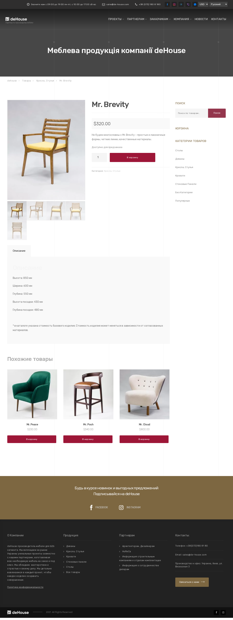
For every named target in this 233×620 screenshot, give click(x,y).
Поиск (217, 113)
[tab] (18, 251)
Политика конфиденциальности (25, 587)
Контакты (218, 19)
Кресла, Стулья (112, 171)
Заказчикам (159, 19)
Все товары (73, 572)
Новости (201, 19)
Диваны (179, 158)
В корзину (132, 157)
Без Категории (184, 192)
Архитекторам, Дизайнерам (138, 546)
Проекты (114, 19)
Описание (19, 250)
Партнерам (135, 19)
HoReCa (126, 551)
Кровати (180, 175)
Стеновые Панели (185, 184)
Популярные (182, 200)
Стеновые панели (76, 562)
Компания (181, 19)
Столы (179, 150)
